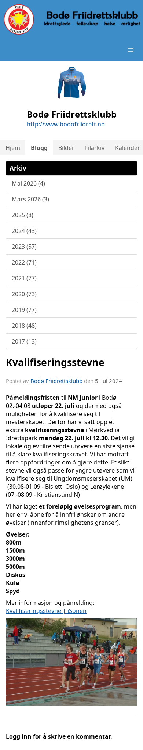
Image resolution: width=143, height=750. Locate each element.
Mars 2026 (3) (30, 199)
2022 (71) (24, 262)
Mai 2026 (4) (28, 183)
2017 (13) (24, 341)
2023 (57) (24, 247)
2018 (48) (24, 326)
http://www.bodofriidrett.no (66, 124)
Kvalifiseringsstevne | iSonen (46, 611)
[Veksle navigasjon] (130, 50)
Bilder (66, 148)
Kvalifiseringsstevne (55, 362)
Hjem (13, 148)
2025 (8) (22, 215)
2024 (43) (24, 231)
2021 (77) (24, 278)
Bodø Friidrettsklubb (56, 380)
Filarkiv (94, 148)
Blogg (39, 148)
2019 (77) (24, 310)
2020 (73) (24, 294)
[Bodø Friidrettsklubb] (71, 19)
